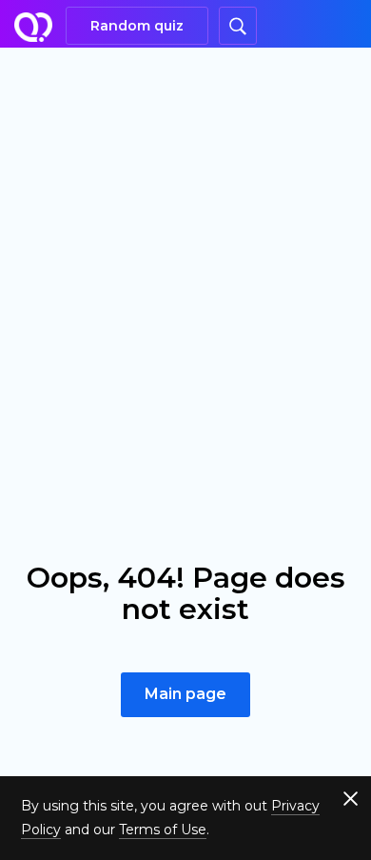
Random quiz (137, 25)
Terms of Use (162, 829)
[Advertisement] (185, 243)
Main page (185, 694)
